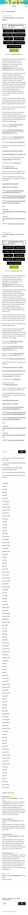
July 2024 (4, 557)
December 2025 (6, 507)
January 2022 (5, 646)
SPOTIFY (9, 187)
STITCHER (15, 187)
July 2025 (4, 522)
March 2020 (5, 710)
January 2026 (5, 504)
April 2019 (4, 743)
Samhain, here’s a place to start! (17, 142)
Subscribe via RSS (19, 42)
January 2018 (5, 787)
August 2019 (5, 731)
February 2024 (5, 572)
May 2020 (4, 705)
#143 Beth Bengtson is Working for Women (13, 235)
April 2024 (4, 566)
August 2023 (5, 589)
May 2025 (4, 527)
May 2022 (4, 634)
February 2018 (5, 784)
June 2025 (4, 525)
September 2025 (6, 516)
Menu (14, 6)
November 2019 (6, 722)
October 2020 (5, 690)
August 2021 (5, 660)
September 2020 (6, 693)
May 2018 (4, 775)
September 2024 (6, 551)
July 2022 (4, 628)
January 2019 (5, 752)
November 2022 (6, 616)
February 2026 (5, 501)
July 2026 (4, 486)
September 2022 (6, 622)
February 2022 (5, 643)
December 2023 (6, 578)
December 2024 (6, 542)
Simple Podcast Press (16, 54)
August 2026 (5, 483)
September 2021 (6, 657)
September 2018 (6, 764)
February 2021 (5, 678)
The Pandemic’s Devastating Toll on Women (12, 151)
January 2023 (5, 610)
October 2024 (5, 548)
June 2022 (4, 631)
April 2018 (4, 778)
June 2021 (4, 666)
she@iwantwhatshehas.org (11, 168)
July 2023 (4, 592)
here (15, 121)
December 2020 (6, 684)
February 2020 (5, 713)
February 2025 (5, 536)
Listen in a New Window (14, 46)
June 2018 (4, 772)
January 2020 (5, 716)
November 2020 (6, 687)
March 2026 (5, 498)
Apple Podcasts (9, 31)
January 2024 (5, 575)
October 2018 (5, 761)
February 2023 (5, 607)
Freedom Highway (7, 159)
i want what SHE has (12, 2)
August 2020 (5, 696)
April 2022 (4, 637)
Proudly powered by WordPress (9, 911)
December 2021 (6, 648)
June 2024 (4, 560)
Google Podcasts (20, 31)
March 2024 (5, 569)
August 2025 (5, 519)
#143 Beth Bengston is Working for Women (13, 19)
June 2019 (4, 737)
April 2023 (4, 601)
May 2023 (4, 598)
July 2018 (4, 770)
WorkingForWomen (6, 68)
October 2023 (5, 583)
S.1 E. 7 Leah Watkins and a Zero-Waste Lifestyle (13, 472)
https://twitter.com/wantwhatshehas (16, 223)
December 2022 (6, 613)
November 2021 (6, 651)
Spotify (14, 50)
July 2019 (4, 734)
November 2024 (6, 545)
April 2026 (4, 495)
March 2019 (5, 746)
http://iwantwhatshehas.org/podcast (10, 183)
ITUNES (4, 187)
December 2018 (6, 755)
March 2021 (5, 675)
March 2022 (5, 640)
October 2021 (5, 654)
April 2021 (4, 672)
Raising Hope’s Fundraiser (17, 124)
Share (9, 38)
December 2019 (6, 719)
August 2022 (5, 625)
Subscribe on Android (19, 34)
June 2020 (4, 702)
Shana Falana (17, 163)
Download (8, 42)
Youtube (7, 34)
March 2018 (5, 781)
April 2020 (4, 708)
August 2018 (5, 767)
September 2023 (6, 586)
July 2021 (4, 663)
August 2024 (5, 554)
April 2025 (4, 530)
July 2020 (4, 699)
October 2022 (5, 619)
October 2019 (5, 725)
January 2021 (5, 681)
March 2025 (5, 533)
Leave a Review (19, 38)
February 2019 (5, 749)
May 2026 (4, 492)
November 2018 (6, 758)
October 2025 (5, 513)
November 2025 (6, 510)
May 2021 (4, 669)
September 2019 (6, 728)
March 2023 (5, 604)
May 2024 (4, 563)
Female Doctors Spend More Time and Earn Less (13, 154)
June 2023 (4, 595)
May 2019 (4, 740)
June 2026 (4, 489)
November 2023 (6, 581)
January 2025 (5, 539)
